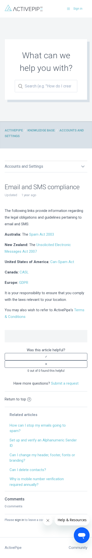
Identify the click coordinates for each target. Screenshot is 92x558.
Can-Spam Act (62, 262)
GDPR (23, 282)
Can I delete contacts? (28, 470)
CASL (24, 272)
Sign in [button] (77, 8)
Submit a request (65, 383)
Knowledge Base (41, 130)
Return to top (15, 399)
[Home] (24, 10)
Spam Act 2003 (41, 234)
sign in (19, 520)
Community (78, 547)
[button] (68, 8)
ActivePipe (14, 130)
